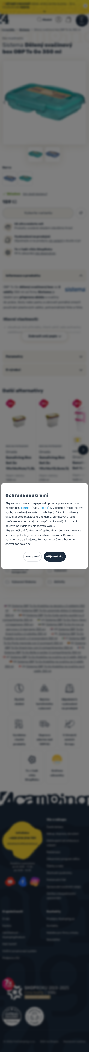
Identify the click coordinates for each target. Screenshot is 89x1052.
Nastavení (32, 556)
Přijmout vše (54, 556)
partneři (26, 507)
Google (44, 507)
